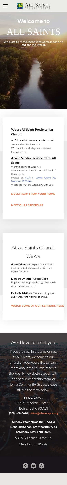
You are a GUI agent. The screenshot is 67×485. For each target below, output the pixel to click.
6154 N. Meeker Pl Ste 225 (33, 403)
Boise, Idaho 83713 (33, 408)
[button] (5, 5)
